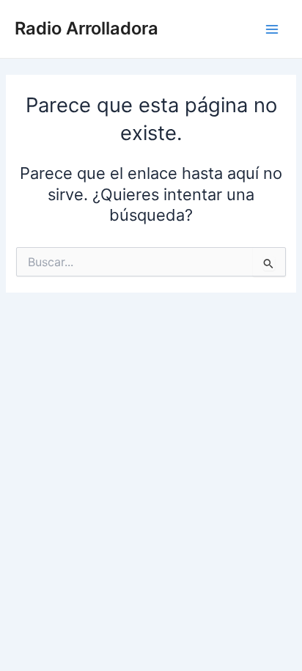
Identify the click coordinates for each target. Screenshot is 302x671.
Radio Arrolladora (86, 28)
